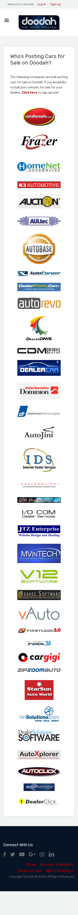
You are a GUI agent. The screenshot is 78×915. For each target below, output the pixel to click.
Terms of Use (29, 871)
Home (31, 864)
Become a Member (56, 864)
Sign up (55, 4)
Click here (29, 92)
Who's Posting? (59, 871)
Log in (41, 4)
